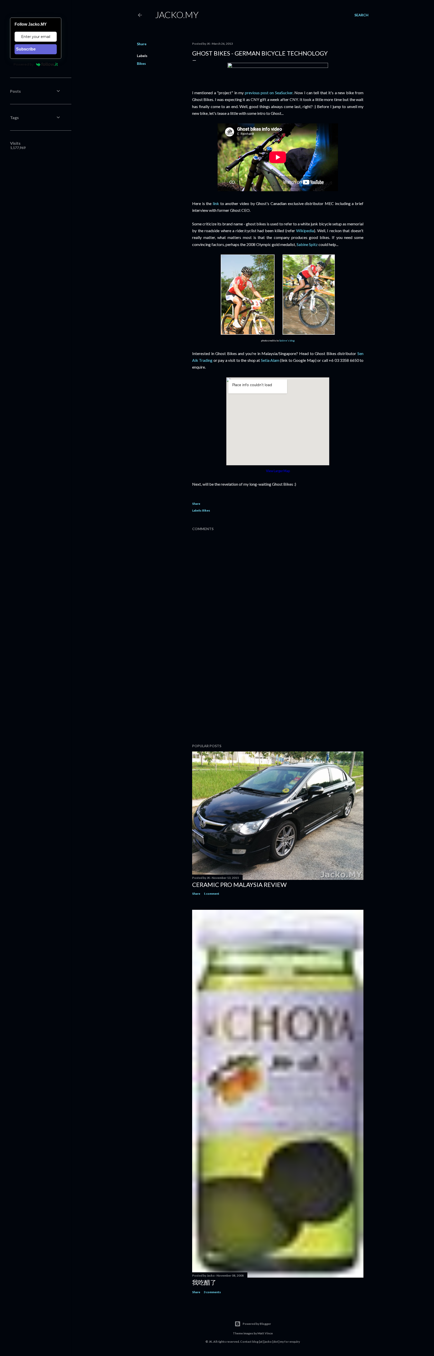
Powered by (24, 64)
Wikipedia (305, 230)
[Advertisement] (277, 696)
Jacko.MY (177, 14)
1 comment (211, 893)
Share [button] (141, 44)
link (216, 203)
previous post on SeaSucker (269, 92)
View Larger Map (278, 471)
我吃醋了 (204, 1282)
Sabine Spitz (307, 244)
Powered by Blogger (257, 1324)
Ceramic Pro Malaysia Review (239, 884)
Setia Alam (270, 360)
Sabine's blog (287, 340)
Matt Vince (265, 1333)
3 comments (212, 1292)
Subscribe (26, 49)
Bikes (141, 63)
